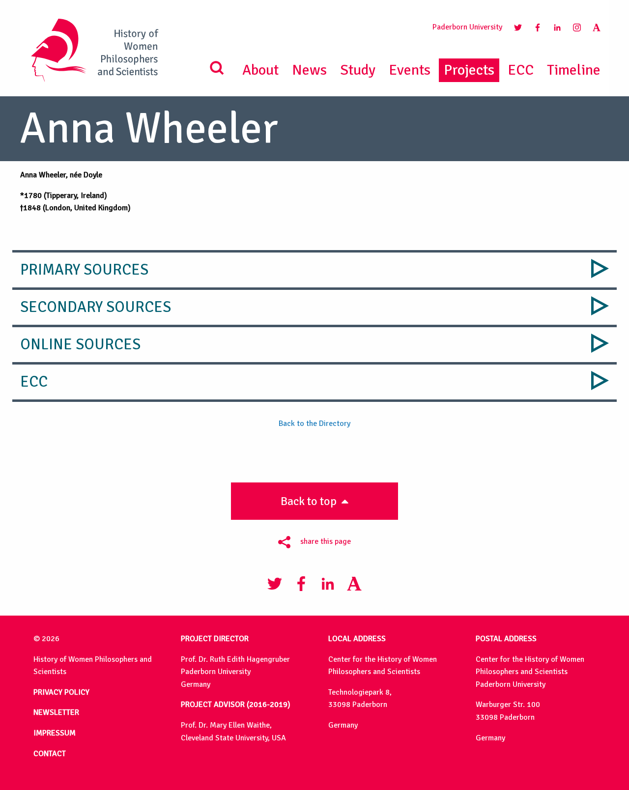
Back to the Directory (314, 423)
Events (409, 70)
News (309, 70)
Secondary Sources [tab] (95, 307)
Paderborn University (467, 27)
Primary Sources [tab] (84, 269)
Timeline (573, 70)
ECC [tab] (34, 381)
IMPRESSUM (54, 733)
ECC (521, 70)
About (260, 70)
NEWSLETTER (56, 712)
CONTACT (49, 754)
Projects (469, 70)
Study (357, 70)
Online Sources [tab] (80, 344)
